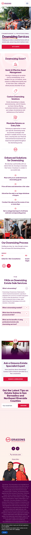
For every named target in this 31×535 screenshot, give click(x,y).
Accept (4, 532)
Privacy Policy (15, 459)
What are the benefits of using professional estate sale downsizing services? (12, 322)
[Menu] (27, 3)
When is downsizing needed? (12, 308)
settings (18, 529)
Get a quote (15, 46)
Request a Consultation (15, 379)
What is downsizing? (9, 288)
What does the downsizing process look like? (11, 314)
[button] (9, 266)
